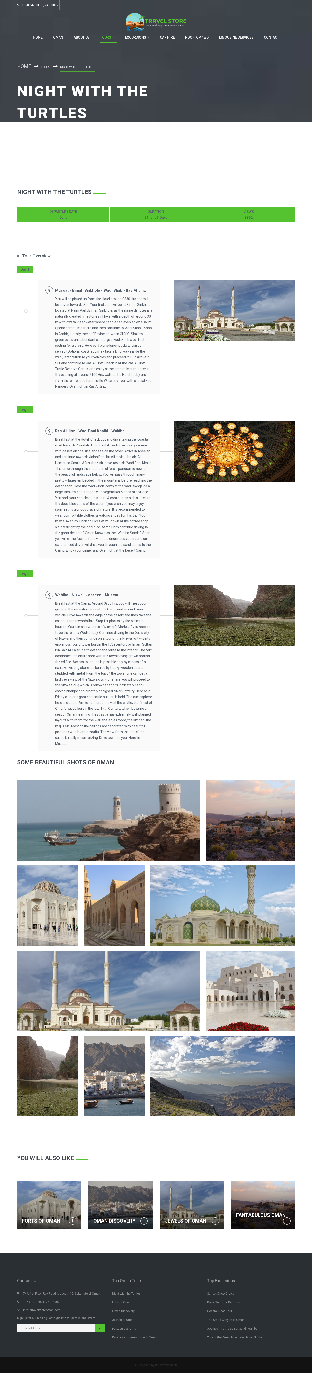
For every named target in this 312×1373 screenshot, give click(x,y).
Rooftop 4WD (197, 37)
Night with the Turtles (126, 1293)
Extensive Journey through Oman (134, 1337)
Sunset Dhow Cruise (220, 1293)
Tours (105, 37)
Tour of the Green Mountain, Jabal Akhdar (235, 1337)
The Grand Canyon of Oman (225, 1320)
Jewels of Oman (185, 1221)
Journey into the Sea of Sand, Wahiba (232, 1328)
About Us (82, 37)
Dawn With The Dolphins (223, 1302)
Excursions (135, 37)
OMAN (58, 37)
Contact (271, 37)
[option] (234, 310)
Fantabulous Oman (261, 1215)
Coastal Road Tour (219, 1311)
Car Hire (167, 37)
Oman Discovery (114, 1221)
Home (38, 37)
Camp (140, 550)
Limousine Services (236, 37)
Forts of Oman (41, 1221)
